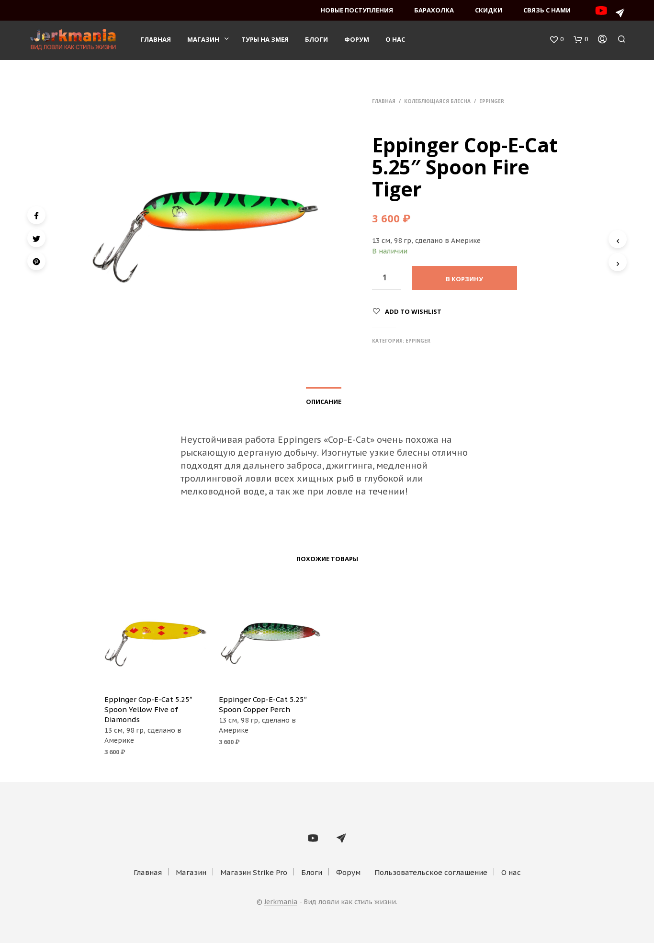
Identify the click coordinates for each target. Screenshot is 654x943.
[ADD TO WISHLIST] (155, 673)
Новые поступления (356, 10)
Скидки (488, 10)
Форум (356, 39)
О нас (395, 39)
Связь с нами (547, 10)
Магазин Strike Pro (253, 872)
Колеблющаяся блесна (437, 101)
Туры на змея (265, 39)
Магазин (203, 39)
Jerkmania (280, 902)
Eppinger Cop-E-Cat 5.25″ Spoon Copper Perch (263, 704)
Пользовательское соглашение (430, 872)
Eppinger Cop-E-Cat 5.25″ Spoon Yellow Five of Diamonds (148, 709)
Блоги (316, 39)
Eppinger (491, 101)
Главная (155, 39)
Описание (323, 401)
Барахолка (434, 10)
